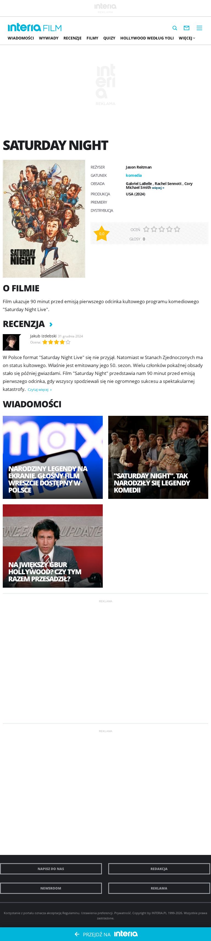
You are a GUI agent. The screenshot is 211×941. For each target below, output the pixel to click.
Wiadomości (21, 38)
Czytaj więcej (38, 389)
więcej (157, 187)
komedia (134, 175)
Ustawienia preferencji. (97, 913)
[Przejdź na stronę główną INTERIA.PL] (24, 27)
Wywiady (49, 38)
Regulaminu (70, 913)
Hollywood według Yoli (147, 38)
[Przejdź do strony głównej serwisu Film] (52, 28)
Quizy (109, 38)
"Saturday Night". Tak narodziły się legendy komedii (152, 482)
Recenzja (24, 323)
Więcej (185, 38)
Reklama (159, 888)
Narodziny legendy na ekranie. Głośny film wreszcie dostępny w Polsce (47, 479)
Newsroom (50, 888)
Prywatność (122, 913)
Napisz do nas (51, 868)
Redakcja (159, 868)
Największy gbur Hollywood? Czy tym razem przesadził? (44, 571)
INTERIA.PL (159, 913)
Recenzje (72, 38)
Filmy (92, 38)
